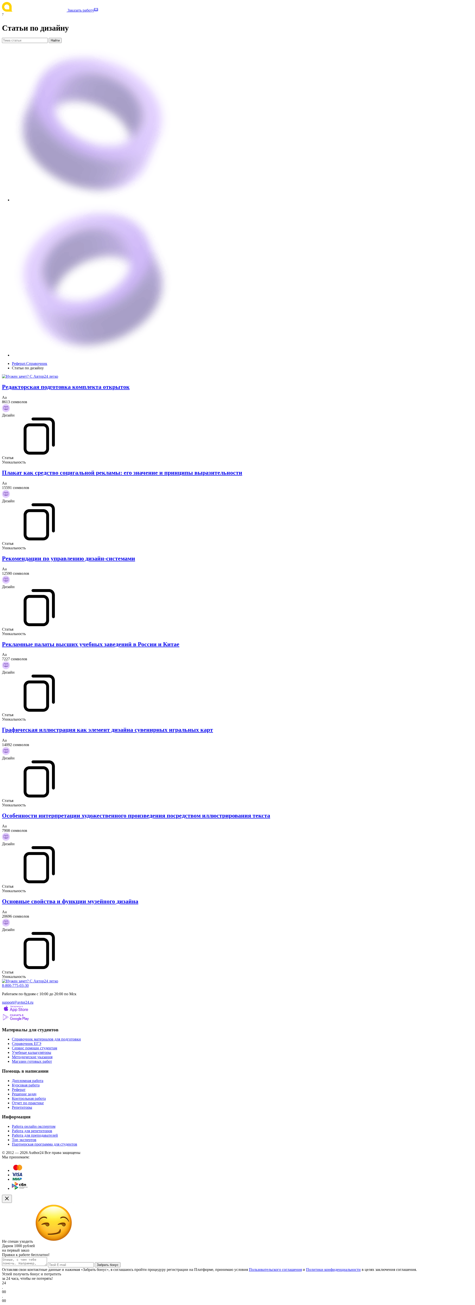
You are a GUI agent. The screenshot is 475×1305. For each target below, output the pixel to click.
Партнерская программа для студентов (44, 1144)
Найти (55, 40)
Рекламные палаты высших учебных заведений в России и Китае (90, 644)
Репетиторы (22, 1107)
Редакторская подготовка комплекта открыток (66, 387)
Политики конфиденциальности (333, 1269)
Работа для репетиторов (32, 1131)
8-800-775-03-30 (15, 985)
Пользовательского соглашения (275, 1269)
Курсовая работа (26, 1085)
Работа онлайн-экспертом (33, 1126)
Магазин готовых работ (32, 1061)
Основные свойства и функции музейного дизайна (70, 901)
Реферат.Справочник (29, 363)
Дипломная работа (27, 1081)
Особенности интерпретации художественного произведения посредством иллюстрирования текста (136, 815)
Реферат (18, 1089)
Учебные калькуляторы (31, 1052)
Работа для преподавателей (35, 1135)
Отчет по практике (28, 1103)
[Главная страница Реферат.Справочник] (35, 10)
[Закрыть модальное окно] (7, 1199)
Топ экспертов (24, 1140)
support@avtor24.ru (17, 1002)
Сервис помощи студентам (34, 1048)
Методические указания (32, 1057)
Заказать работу (81, 10)
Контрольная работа (29, 1098)
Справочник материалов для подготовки (46, 1039)
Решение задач (24, 1094)
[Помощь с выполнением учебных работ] (30, 376)
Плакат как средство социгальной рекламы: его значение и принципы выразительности (122, 472)
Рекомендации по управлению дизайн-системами (68, 558)
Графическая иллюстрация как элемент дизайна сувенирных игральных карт (107, 730)
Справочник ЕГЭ (26, 1043)
